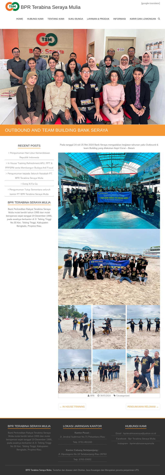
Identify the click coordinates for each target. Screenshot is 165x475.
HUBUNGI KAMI (35, 19)
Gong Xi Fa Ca (30, 184)
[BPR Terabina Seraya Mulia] (12, 6)
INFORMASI (119, 19)
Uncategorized (122, 395)
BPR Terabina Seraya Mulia (51, 7)
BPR (92, 395)
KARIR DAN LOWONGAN (143, 19)
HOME (19, 19)
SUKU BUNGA (75, 19)
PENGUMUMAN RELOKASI (143, 406)
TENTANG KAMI (56, 19)
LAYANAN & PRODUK (98, 19)
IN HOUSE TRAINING (72, 406)
